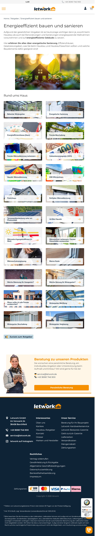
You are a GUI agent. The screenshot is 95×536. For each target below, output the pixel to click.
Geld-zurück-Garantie (71, 433)
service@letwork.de (47, 374)
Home (6, 18)
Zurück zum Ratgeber (21, 337)
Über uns (40, 423)
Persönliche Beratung (61, 387)
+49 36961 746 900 (73, 2)
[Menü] (91, 499)
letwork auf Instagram (21, 441)
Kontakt (40, 433)
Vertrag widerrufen (39, 459)
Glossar (39, 437)
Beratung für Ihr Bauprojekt (75, 423)
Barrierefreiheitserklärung (42, 473)
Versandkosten (68, 440)
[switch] (86, 514)
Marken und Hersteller (47, 440)
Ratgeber (15, 18)
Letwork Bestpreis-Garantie (74, 430)
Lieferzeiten (67, 437)
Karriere (40, 426)
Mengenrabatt (68, 444)
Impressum (35, 476)
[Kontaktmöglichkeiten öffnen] (89, 530)
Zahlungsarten (68, 448)
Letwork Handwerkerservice (75, 426)
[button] (4, 9)
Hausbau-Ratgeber (45, 430)
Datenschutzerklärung (41, 469)
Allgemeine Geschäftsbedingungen (47, 466)
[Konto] (85, 9)
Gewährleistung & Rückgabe (44, 462)
